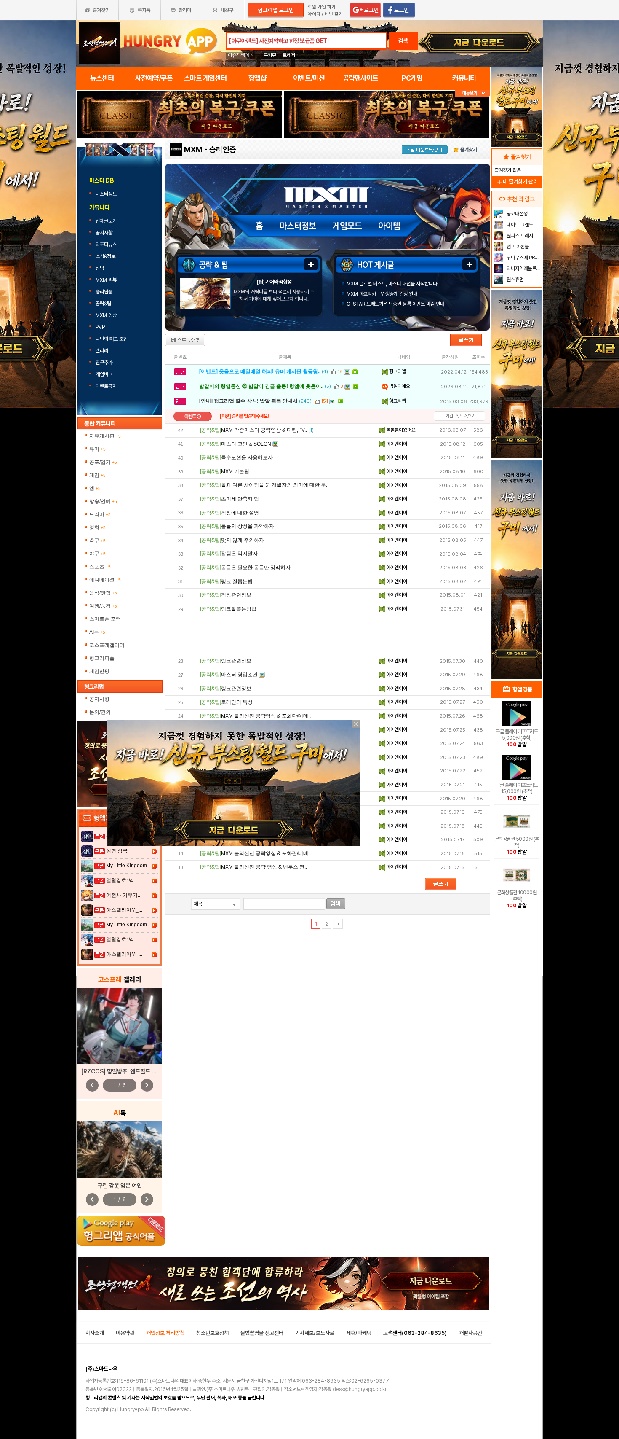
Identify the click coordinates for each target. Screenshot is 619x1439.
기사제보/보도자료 (314, 1333)
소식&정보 (105, 256)
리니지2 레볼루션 (522, 269)
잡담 (100, 268)
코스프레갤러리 (107, 645)
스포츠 (100, 567)
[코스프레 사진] (119, 1026)
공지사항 (104, 233)
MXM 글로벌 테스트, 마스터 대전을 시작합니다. (392, 284)
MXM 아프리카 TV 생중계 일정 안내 (382, 294)
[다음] (338, 924)
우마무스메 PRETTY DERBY (523, 258)
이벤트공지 (106, 386)
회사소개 (94, 1333)
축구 (97, 540)
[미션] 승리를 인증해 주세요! (244, 416)
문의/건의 (100, 712)
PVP (100, 327)
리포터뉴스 (106, 244)
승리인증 (104, 292)
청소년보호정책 (212, 1333)
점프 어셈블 (517, 247)
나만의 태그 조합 (112, 339)
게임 (97, 475)
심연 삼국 (117, 851)
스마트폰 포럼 (105, 619)
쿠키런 (270, 55)
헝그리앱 (397, 371)
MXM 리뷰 (106, 280)
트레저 (289, 55)
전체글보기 (106, 221)
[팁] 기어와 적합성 (274, 282)
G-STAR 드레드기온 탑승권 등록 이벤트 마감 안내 (395, 304)
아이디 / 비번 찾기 (325, 14)
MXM (193, 149)
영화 (97, 527)
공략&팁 (103, 304)
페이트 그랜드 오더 (523, 225)
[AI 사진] (119, 1149)
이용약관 (125, 1333)
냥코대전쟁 (516, 214)
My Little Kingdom (126, 866)
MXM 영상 (106, 315)
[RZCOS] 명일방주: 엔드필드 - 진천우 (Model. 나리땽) (147, 1071)
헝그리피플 (102, 658)
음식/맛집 (103, 593)
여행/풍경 (103, 606)
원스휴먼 (514, 279)
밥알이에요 (399, 386)
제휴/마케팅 (358, 1333)
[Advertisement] (327, 635)
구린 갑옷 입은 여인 (120, 1185)
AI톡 (97, 632)
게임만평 (99, 671)
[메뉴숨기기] (472, 93)
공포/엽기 (103, 462)
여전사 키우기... (123, 895)
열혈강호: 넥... (122, 880)
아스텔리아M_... (124, 910)
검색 (403, 41)
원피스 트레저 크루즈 (523, 236)
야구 (97, 554)
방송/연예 (103, 501)
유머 (97, 449)
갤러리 (102, 351)
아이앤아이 (396, 444)
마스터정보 (107, 194)
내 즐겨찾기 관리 (517, 181)
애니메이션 (105, 580)
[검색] (335, 903)
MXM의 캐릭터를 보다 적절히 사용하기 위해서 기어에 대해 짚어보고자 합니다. (274, 295)
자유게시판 (105, 436)
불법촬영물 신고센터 (261, 1333)
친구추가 (104, 363)
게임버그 (104, 374)
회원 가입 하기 (322, 7)
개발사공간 (470, 1333)
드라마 (100, 514)
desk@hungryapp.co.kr (360, 1389)
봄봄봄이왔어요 (400, 430)
